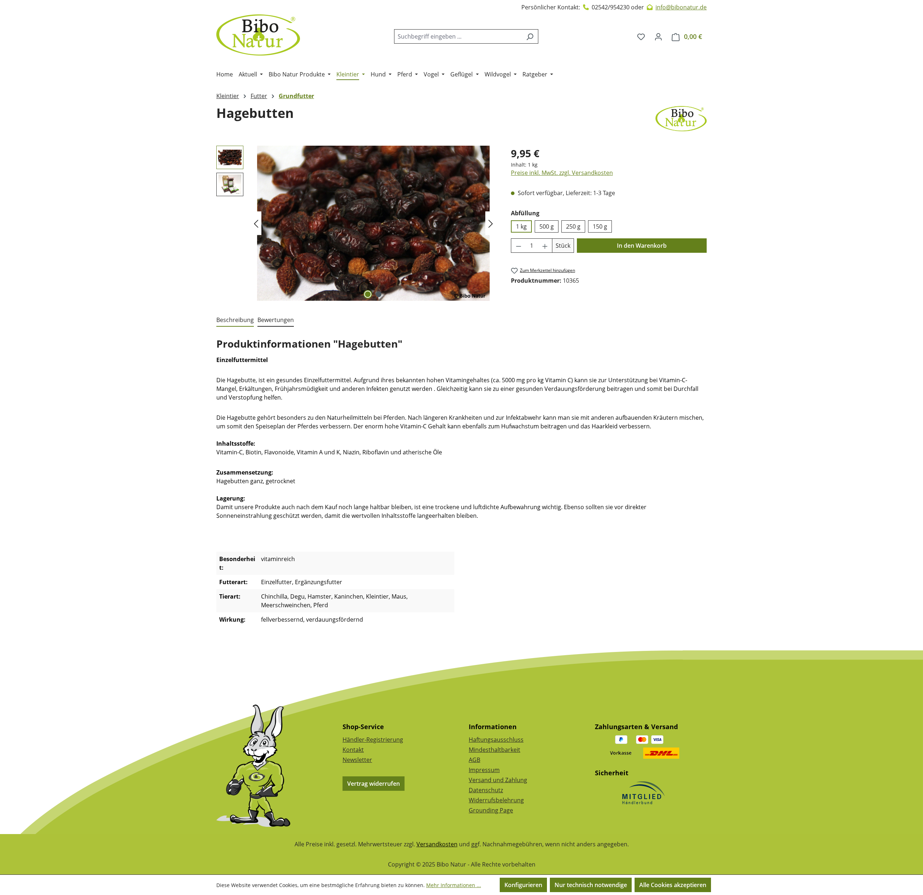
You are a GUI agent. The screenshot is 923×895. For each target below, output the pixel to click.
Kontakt (353, 750)
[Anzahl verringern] (518, 245)
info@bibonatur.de (681, 7)
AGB (474, 760)
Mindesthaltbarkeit (494, 750)
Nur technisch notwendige (591, 885)
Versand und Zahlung (498, 780)
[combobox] (458, 36)
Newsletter (357, 760)
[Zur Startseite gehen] (258, 35)
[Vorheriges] (256, 223)
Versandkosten (437, 844)
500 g (546, 226)
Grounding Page (491, 810)
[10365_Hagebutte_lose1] (373, 223)
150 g (600, 226)
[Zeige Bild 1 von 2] (368, 294)
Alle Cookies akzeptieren (672, 885)
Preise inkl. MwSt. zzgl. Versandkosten (562, 173)
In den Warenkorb (642, 246)
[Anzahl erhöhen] (545, 245)
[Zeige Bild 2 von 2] (378, 294)
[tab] (235, 320)
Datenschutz (486, 790)
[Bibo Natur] (681, 118)
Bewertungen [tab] (275, 320)
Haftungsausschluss (496, 740)
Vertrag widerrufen (373, 784)
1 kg (521, 226)
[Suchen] (529, 36)
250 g (573, 226)
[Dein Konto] (658, 36)
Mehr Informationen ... (453, 885)
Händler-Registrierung (373, 740)
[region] (356, 223)
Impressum (484, 770)
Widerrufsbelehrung (496, 800)
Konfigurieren (523, 885)
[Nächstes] (490, 223)
